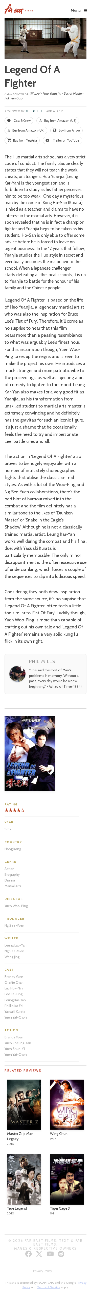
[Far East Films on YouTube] (51, 1254)
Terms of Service (48, 1287)
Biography (12, 874)
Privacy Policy (42, 1271)
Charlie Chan (14, 982)
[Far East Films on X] (40, 1254)
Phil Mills (34, 111)
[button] (59, 7)
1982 (8, 829)
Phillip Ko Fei (14, 1006)
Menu (76, 10)
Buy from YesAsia (24, 140)
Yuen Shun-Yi (15, 1049)
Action (9, 869)
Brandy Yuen (14, 977)
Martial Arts (13, 886)
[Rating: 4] (13, 812)
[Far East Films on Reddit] (62, 1254)
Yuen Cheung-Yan (18, 1043)
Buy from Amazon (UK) (28, 130)
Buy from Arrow (69, 130)
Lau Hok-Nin (14, 988)
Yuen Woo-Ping (16, 906)
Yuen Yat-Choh (16, 1017)
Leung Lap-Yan (16, 945)
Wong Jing (12, 957)
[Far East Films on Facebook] (29, 1254)
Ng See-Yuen (14, 925)
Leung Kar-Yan (15, 1000)
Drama (10, 880)
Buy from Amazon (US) (59, 121)
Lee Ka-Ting (13, 994)
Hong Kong (13, 849)
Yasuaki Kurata (15, 1012)
